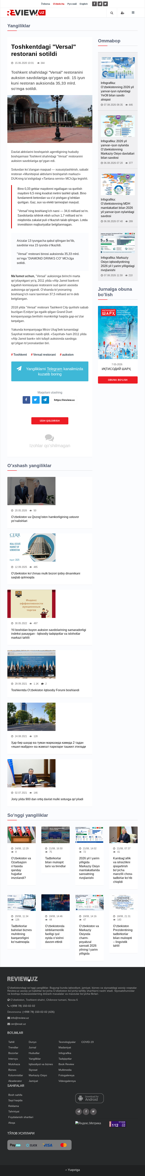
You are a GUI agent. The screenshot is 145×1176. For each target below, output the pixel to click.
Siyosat (33, 1069)
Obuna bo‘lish (118, 380)
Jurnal (32, 1047)
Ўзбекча (45, 4)
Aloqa (11, 1122)
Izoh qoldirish (50, 420)
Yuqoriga (73, 1169)
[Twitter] (105, 4)
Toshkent (20, 354)
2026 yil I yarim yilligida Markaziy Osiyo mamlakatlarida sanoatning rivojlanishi (89, 868)
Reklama (13, 1105)
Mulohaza (14, 1064)
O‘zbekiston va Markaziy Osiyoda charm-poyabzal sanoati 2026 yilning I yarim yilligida (89, 939)
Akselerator (15, 1080)
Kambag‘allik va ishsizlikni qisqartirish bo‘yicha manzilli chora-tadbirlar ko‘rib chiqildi (123, 870)
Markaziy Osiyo (38, 1075)
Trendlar (13, 1047)
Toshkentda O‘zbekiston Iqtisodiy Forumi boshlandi (45, 690)
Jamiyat (33, 1080)
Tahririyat (13, 1111)
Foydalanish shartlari (20, 1117)
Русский (72, 4)
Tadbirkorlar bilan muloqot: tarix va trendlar (55, 862)
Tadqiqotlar (65, 1058)
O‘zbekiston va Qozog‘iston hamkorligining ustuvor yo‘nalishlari (45, 518)
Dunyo (32, 1041)
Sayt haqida (15, 1100)
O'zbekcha (58, 4)
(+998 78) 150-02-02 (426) (38, 1011)
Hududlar (34, 1053)
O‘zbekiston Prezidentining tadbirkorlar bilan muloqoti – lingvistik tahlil (123, 935)
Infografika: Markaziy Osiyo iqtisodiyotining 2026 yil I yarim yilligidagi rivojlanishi (118, 264)
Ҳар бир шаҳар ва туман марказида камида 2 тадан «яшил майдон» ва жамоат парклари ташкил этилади (48, 744)
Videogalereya (67, 1080)
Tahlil (11, 1041)
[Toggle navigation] (133, 12)
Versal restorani (44, 354)
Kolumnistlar (15, 1075)
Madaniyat (65, 1047)
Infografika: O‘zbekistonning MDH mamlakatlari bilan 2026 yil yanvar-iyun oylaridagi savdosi (117, 208)
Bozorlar (13, 1053)
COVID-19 (87, 1041)
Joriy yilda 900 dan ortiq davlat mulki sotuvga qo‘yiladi (47, 799)
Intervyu (13, 1058)
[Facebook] (94, 4)
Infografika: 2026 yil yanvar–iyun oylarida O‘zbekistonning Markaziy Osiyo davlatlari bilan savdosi (117, 149)
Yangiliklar (35, 1058)
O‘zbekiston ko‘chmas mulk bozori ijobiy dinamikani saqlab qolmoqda (45, 575)
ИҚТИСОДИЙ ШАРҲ (116, 369)
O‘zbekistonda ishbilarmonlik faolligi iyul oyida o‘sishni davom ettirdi (54, 933)
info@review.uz (20, 1017)
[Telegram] (100, 4)
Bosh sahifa (15, 1094)
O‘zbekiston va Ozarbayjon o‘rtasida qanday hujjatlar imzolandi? (21, 868)
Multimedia (65, 1069)
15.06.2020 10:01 (24, 63)
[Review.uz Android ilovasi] (89, 1098)
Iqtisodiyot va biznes (41, 1064)
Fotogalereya (66, 1075)
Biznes (12, 1069)
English (84, 4)
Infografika (65, 1053)
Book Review (66, 1064)
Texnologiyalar (67, 1041)
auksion (68, 354)
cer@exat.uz (18, 1023)
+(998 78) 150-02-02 (22, 1005)
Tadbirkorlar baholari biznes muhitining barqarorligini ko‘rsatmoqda (21, 933)
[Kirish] (122, 12)
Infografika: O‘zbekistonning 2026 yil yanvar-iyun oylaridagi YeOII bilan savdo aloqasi (117, 91)
